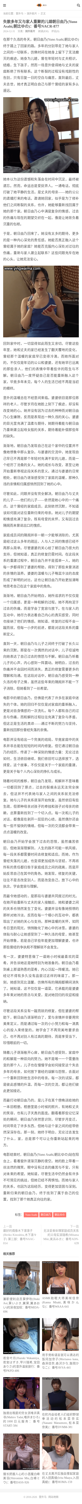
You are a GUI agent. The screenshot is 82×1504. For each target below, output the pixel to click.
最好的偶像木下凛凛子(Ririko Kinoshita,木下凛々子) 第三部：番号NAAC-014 (20, 1237)
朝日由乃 (46, 1214)
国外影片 (32, 13)
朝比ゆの (60, 1214)
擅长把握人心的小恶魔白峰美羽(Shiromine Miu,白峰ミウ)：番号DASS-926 (21, 1478)
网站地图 (53, 1497)
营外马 (41, 5)
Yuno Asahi (31, 1214)
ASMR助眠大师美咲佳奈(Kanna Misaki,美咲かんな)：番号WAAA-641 (60, 1302)
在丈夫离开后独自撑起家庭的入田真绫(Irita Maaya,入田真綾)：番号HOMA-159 (60, 1478)
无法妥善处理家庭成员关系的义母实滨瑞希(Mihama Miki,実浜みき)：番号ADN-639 (61, 1237)
